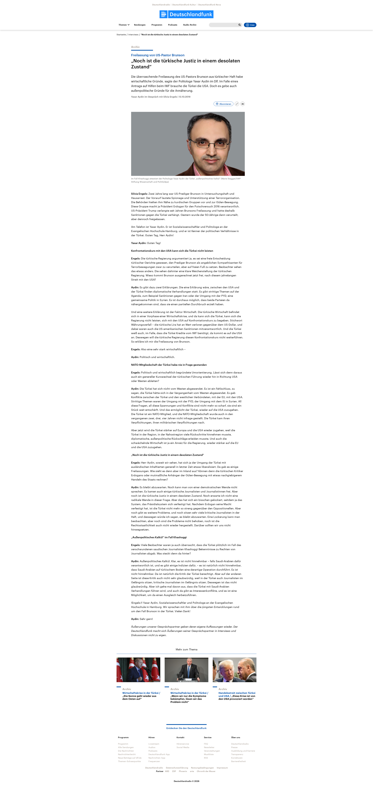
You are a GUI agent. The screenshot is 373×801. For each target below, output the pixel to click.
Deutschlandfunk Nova (209, 4)
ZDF (174, 771)
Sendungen (140, 25)
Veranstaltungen (212, 751)
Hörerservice (183, 744)
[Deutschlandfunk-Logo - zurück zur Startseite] (186, 14)
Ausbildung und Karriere (243, 751)
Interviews (133, 34)
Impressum (222, 767)
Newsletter (209, 747)
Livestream (153, 744)
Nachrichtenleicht (127, 754)
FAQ (206, 744)
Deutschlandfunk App (159, 754)
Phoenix (183, 771)
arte (192, 771)
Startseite (121, 34)
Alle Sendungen (126, 747)
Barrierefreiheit (238, 761)
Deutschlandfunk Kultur (184, 4)
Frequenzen (154, 761)
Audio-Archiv (189, 25)
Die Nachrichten (126, 751)
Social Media (183, 747)
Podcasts (172, 25)
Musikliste (209, 754)
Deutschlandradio (161, 4)
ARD (167, 771)
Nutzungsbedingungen (202, 767)
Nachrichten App (156, 758)
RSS (206, 758)
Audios (151, 747)
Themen (123, 25)
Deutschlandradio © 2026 (186, 781)
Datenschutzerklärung (177, 767)
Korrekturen (237, 758)
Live (252, 25)
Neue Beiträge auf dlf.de (129, 758)
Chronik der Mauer (206, 771)
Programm (157, 25)
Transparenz (237, 754)
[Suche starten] (239, 25)
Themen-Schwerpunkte (129, 761)
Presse (234, 747)
